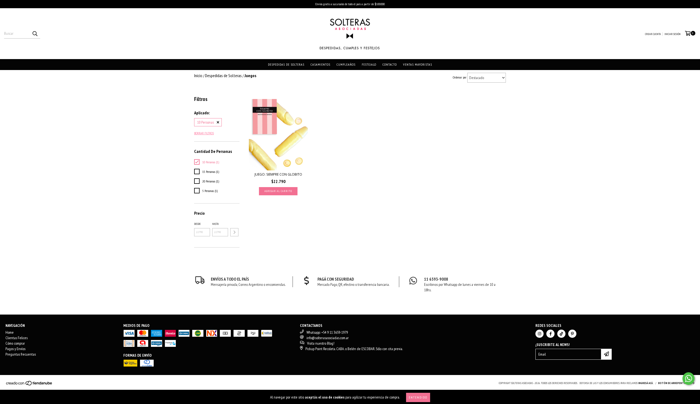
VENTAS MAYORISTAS (417, 64)
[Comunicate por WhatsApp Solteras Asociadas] (688, 378)
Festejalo (369, 64)
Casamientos (320, 64)
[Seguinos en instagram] (539, 334)
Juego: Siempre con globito (278, 174)
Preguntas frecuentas (20, 354)
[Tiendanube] (29, 384)
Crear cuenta (653, 34)
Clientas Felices (16, 337)
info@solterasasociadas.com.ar (328, 337)
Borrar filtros (204, 133)
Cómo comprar (15, 343)
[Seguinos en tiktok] (561, 334)
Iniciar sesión (672, 34)
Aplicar (234, 232)
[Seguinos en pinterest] (572, 334)
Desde (197, 224)
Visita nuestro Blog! (320, 343)
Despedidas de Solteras (286, 64)
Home (9, 332)
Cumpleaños (346, 64)
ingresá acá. (646, 383)
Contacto (390, 64)
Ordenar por (459, 77)
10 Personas (205, 122)
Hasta (215, 224)
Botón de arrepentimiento (676, 383)
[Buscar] (34, 34)
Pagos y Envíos (15, 348)
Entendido (418, 397)
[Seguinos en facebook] (550, 334)
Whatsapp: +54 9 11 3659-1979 (327, 332)
